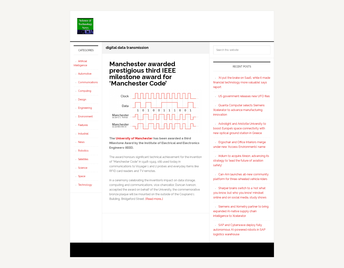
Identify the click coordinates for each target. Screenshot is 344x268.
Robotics (83, 150)
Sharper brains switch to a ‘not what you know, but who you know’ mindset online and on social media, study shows (239, 192)
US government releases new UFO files (244, 96)
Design (82, 99)
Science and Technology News (172, 26)
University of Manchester (134, 138)
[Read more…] (154, 199)
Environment (85, 116)
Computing (84, 90)
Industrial (83, 133)
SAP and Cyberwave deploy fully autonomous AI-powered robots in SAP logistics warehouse (239, 229)
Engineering (85, 107)
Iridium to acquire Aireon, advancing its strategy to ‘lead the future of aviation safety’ (241, 160)
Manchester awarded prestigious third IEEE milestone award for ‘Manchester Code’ (142, 73)
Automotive (84, 73)
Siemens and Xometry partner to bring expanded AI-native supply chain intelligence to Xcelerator (241, 211)
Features (83, 125)
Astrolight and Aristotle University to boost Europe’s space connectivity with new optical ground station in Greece (239, 128)
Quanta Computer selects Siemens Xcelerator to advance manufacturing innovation (239, 110)
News (81, 142)
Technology (85, 184)
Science (82, 167)
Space (81, 176)
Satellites (83, 159)
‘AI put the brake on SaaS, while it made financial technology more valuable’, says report (241, 82)
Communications (88, 82)
